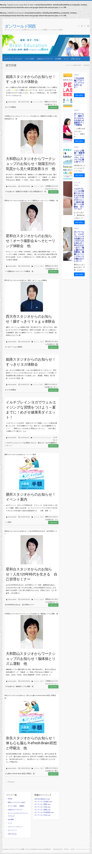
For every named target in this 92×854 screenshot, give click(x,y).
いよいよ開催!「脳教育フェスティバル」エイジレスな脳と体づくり (79, 156)
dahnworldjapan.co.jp (42, 799)
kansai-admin (12, 102)
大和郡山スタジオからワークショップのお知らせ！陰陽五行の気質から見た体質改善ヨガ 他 (31, 164)
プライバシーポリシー (15, 827)
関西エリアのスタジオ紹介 (16, 802)
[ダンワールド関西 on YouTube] (88, 26)
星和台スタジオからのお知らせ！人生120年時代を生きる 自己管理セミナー (31, 574)
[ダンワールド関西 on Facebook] (78, 26)
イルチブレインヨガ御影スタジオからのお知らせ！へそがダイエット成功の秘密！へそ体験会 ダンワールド (79, 199)
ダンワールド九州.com (42, 815)
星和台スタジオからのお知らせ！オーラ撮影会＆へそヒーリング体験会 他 (30, 241)
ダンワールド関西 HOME (73, 65)
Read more (53, 107)
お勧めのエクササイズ (45, 59)
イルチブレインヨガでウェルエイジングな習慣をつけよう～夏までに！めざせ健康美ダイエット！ (31, 409)
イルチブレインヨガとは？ (13, 59)
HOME (10, 799)
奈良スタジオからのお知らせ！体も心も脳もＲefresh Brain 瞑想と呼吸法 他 (31, 743)
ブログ (41, 102)
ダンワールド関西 (20, 26)
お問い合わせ (75, 59)
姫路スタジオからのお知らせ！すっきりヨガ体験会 (31, 79)
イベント (35, 102)
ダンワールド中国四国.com (44, 812)
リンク (66, 59)
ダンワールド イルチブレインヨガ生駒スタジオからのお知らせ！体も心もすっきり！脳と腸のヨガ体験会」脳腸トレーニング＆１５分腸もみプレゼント (79, 246)
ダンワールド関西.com (42, 810)
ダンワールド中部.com (42, 807)
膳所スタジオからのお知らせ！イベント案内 (31, 496)
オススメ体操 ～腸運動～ (16, 806)
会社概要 (58, 59)
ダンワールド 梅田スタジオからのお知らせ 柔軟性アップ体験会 (80, 119)
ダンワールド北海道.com (43, 801)
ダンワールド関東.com (42, 804)
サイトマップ (12, 830)
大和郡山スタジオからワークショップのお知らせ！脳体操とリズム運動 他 (31, 658)
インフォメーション (45, 437)
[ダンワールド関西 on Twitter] (81, 26)
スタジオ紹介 (29, 59)
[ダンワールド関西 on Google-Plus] (85, 26)
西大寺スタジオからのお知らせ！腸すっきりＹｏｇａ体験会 (30, 318)
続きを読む (79, 95)
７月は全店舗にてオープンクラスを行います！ (79, 82)
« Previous (10, 782)
